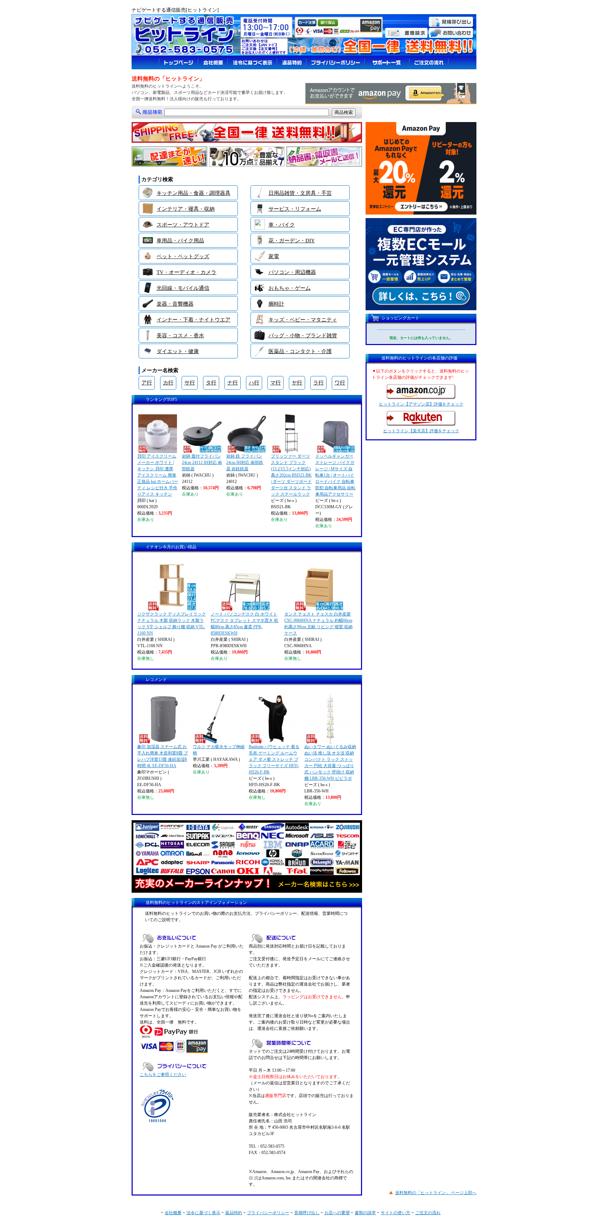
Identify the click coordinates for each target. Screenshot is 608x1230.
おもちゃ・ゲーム (289, 288)
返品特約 (233, 1212)
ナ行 (232, 382)
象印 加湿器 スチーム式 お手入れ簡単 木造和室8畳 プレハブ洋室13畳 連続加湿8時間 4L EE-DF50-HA (162, 756)
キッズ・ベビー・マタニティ (302, 320)
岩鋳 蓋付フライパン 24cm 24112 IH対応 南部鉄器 (202, 462)
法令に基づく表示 (203, 1212)
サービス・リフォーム (294, 209)
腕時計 (276, 304)
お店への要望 (337, 1212)
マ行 (275, 382)
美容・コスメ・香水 (180, 335)
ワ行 (340, 382)
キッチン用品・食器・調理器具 (193, 193)
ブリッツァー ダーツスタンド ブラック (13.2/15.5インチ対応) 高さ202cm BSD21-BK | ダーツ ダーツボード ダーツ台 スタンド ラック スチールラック (291, 475)
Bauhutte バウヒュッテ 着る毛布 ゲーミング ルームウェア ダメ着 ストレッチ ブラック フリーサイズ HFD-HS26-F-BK (274, 759)
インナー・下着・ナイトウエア (193, 320)
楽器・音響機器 (175, 304)
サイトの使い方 (395, 1212)
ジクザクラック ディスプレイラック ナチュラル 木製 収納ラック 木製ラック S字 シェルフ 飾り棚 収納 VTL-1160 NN (171, 624)
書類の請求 (365, 1212)
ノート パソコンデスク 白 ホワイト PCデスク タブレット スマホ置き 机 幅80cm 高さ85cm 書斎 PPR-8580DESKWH (244, 624)
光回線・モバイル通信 (183, 288)
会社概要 (173, 1212)
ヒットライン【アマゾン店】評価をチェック (421, 404)
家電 (273, 256)
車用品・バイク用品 (180, 240)
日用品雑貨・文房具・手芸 (300, 193)
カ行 (168, 382)
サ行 (189, 382)
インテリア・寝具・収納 (186, 209)
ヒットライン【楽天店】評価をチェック (421, 430)
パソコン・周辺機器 (292, 272)
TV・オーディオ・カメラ (186, 272)
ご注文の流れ (428, 1212)
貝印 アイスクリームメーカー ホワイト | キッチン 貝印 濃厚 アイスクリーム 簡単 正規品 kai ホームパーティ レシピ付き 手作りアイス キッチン (157, 475)
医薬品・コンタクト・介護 (300, 351)
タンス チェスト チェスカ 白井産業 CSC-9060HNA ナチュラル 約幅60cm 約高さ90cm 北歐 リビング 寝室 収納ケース (318, 624)
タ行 (211, 382)
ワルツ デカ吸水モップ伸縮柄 (219, 750)
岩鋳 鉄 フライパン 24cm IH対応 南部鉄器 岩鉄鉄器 (244, 462)
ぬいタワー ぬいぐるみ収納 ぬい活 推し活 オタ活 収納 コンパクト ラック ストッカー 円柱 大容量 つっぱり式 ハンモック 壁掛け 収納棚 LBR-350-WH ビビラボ (330, 762)
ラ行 (318, 382)
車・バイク (281, 225)
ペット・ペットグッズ (183, 256)
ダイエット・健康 (178, 351)
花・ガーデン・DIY (291, 240)
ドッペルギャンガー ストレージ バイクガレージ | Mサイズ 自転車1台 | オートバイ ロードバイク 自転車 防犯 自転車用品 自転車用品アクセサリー (335, 475)
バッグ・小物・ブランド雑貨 (302, 335)
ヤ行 (297, 382)
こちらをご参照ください (163, 1074)
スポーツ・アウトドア (183, 225)
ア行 (146, 382)
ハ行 (254, 382)
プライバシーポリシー (268, 1212)
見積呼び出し (306, 1212)
